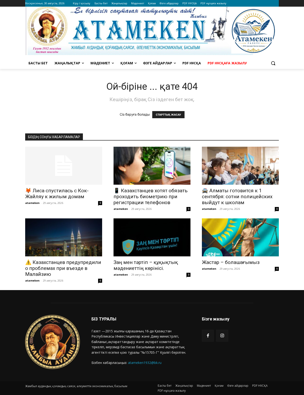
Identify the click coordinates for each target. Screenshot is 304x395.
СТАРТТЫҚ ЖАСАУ (168, 114)
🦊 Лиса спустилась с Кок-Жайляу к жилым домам (57, 193)
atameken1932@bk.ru (145, 362)
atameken (32, 203)
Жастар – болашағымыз (231, 262)
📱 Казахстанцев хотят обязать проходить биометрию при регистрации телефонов (151, 196)
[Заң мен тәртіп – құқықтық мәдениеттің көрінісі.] (152, 237)
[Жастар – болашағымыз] (240, 237)
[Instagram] (222, 336)
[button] (273, 63)
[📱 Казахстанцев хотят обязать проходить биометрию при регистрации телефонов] (152, 166)
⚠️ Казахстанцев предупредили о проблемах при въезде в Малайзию (63, 268)
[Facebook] (208, 336)
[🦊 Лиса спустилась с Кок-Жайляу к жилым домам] (63, 166)
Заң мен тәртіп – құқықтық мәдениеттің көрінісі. (146, 265)
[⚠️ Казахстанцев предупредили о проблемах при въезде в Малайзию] (63, 237)
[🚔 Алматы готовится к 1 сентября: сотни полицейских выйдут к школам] (240, 166)
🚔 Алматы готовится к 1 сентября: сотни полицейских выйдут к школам (237, 196)
